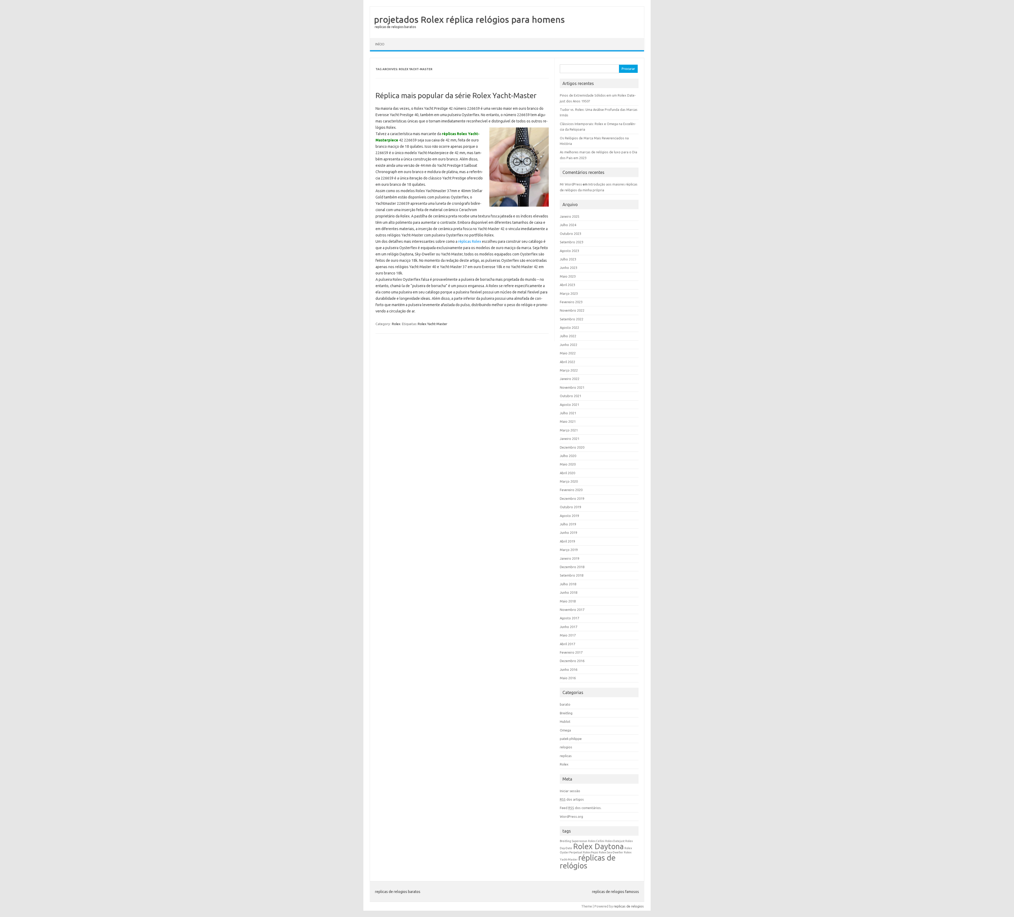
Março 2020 (569, 481)
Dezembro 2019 (572, 498)
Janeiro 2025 (569, 216)
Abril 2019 (567, 541)
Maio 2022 (568, 353)
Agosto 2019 (569, 515)
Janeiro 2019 (569, 558)
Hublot (565, 721)
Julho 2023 (568, 259)
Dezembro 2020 (572, 447)
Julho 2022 (568, 336)
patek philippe (571, 738)
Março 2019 (569, 550)
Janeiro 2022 (569, 379)
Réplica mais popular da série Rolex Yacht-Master (456, 95)
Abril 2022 (567, 362)
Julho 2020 (568, 456)
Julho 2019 (568, 524)
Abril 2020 (567, 473)
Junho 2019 (568, 532)
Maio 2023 (568, 276)
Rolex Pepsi (590, 852)
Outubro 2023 (570, 233)
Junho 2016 (568, 669)
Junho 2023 (568, 267)
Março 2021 (569, 430)
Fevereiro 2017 (571, 652)
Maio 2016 (568, 678)
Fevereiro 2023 (571, 302)
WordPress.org (571, 816)
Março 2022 (569, 370)
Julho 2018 (568, 584)
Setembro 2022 (571, 319)
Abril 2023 (567, 285)
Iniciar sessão (570, 791)
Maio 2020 (568, 464)
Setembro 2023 (571, 242)
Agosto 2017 (569, 618)
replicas (566, 756)
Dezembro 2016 (572, 661)
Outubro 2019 (570, 507)
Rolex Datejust (615, 841)
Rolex (396, 324)
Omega (565, 730)
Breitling (566, 713)
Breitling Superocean (573, 841)
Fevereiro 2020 (571, 490)
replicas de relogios (629, 906)
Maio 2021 (568, 421)
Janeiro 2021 (569, 438)
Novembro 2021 (572, 387)
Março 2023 (569, 293)
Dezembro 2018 (572, 567)
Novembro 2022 (572, 310)
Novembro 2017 (572, 609)
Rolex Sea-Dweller (611, 852)
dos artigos (572, 799)
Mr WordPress (571, 184)
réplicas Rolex (469, 241)
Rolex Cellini (596, 841)
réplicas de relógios (588, 861)
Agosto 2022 (569, 327)
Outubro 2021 (570, 396)
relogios (566, 747)
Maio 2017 (568, 635)
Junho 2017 (568, 627)
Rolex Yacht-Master (432, 324)
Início (379, 44)
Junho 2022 (568, 344)
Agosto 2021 (569, 404)
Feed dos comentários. (581, 808)
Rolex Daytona (598, 846)
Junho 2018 (568, 592)
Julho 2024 (568, 225)
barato (565, 704)
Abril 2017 (567, 644)
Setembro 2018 (571, 575)
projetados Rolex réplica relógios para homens (469, 19)
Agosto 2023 (569, 251)
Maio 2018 (568, 601)
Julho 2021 (568, 413)
